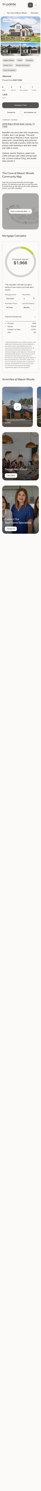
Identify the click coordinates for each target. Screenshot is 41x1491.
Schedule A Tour (20, 105)
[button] (20, 29)
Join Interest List (30, 112)
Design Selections (22, 65)
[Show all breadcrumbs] (4, 13)
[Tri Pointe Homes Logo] (9, 5)
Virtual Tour (7, 65)
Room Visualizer (9, 70)
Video (20, 60)
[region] (20, 407)
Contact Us (11, 112)
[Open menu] (35, 5)
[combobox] (12, 307)
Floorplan (29, 60)
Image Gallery (8, 60)
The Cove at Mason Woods (17, 13)
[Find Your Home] (30, 5)
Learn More (11, 475)
